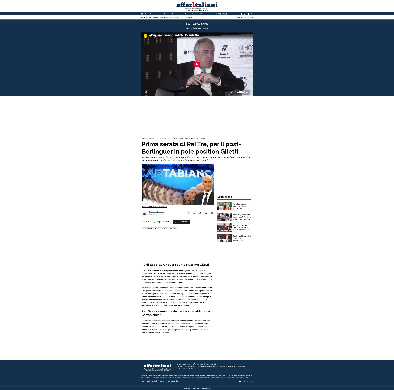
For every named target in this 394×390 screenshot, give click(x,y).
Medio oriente (153, 17)
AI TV (200, 14)
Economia (148, 14)
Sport (194, 14)
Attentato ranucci (166, 17)
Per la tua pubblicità (173, 381)
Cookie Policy (196, 388)
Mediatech (151, 138)
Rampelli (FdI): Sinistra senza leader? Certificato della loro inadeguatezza (242, 217)
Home (144, 138)
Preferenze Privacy (206, 388)
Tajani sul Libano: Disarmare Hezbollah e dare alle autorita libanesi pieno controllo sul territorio (241, 206)
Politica (166, 14)
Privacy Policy (187, 388)
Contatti (143, 381)
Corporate (158, 14)
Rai (165, 228)
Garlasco (189, 17)
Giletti (158, 228)
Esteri (173, 14)
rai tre (173, 228)
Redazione (162, 381)
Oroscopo (250, 17)
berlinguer (147, 228)
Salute (187, 14)
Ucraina (176, 17)
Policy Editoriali (152, 381)
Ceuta (182, 17)
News (180, 14)
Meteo (240, 17)
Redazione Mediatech (156, 212)
